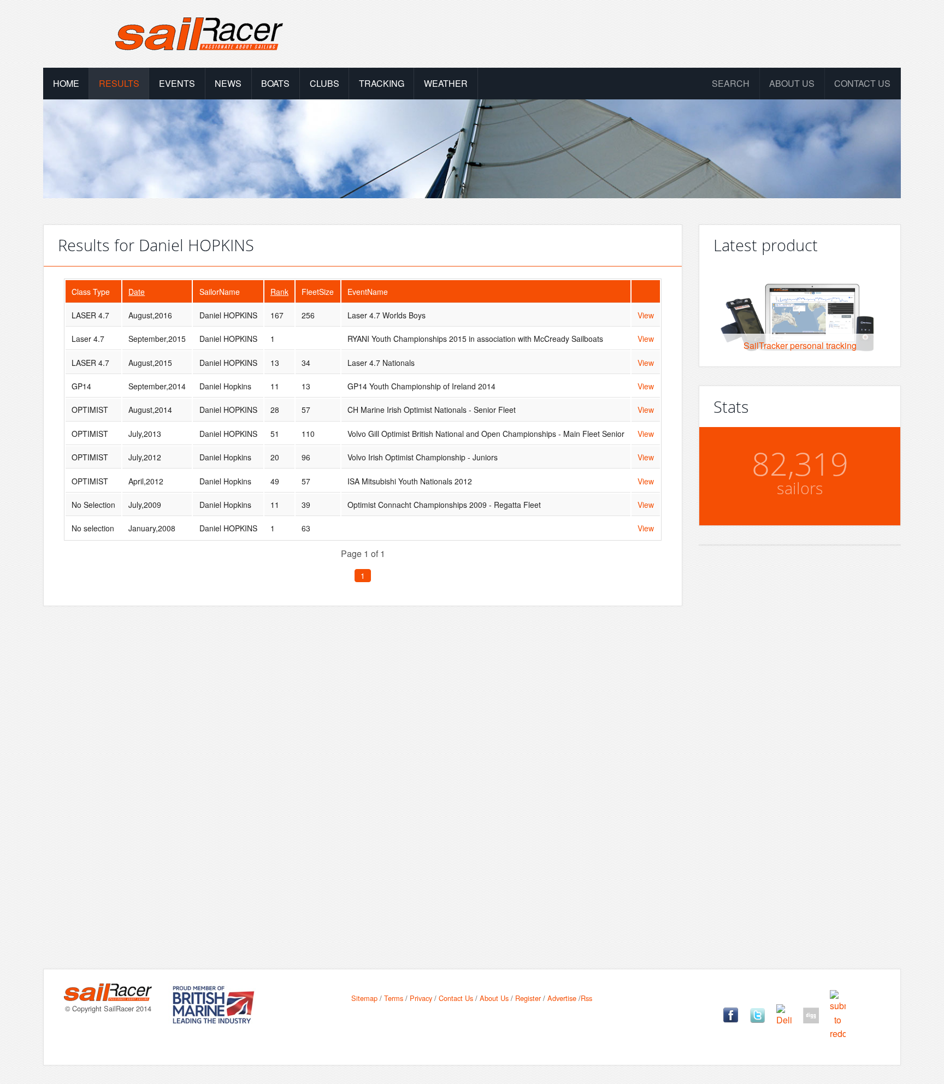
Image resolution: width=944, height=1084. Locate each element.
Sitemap (364, 998)
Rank (279, 291)
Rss (586, 998)
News (228, 83)
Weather (446, 83)
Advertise (561, 998)
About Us (494, 998)
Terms (393, 998)
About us (792, 83)
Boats (275, 83)
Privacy (421, 998)
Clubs (324, 83)
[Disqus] (362, 770)
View (646, 315)
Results (119, 83)
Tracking (381, 83)
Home (66, 83)
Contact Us (862, 83)
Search (731, 83)
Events (177, 83)
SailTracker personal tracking (800, 345)
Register (528, 998)
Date (136, 291)
